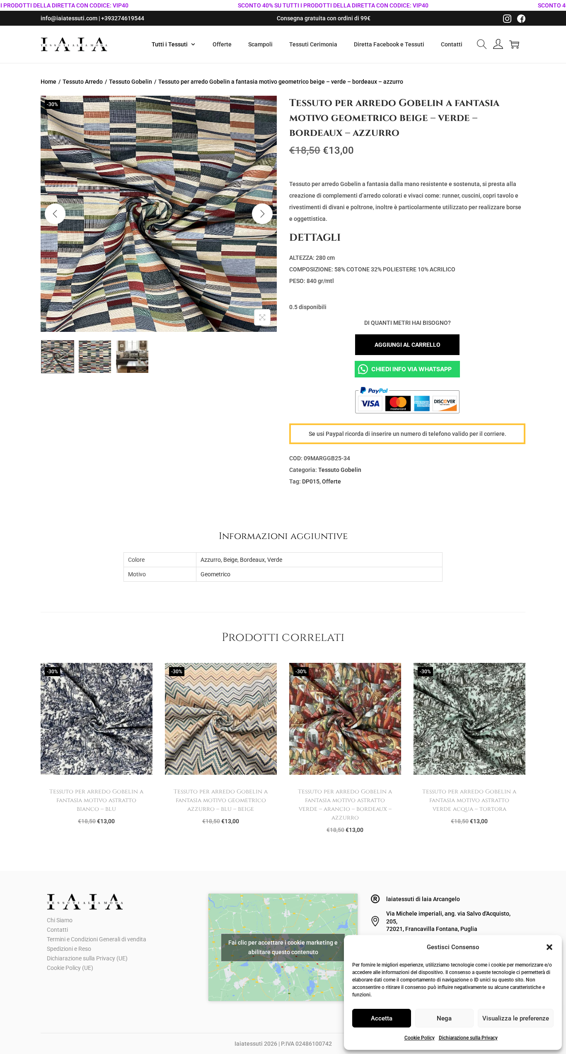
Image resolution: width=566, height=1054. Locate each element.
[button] (549, 947)
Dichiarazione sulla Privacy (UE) (87, 958)
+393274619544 (122, 18)
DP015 (310, 481)
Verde (274, 559)
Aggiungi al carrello (407, 344)
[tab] (283, 536)
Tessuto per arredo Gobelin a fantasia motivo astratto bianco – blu (96, 800)
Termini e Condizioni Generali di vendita (96, 939)
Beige (230, 559)
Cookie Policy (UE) (70, 968)
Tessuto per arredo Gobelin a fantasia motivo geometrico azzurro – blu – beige (221, 800)
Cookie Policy (419, 1038)
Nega (444, 1018)
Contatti (57, 929)
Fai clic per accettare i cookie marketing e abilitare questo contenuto (283, 947)
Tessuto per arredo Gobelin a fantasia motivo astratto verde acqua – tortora (469, 800)
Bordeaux (252, 559)
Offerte (331, 481)
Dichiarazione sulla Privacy (468, 1038)
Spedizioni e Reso (69, 948)
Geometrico (215, 574)
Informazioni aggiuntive (283, 536)
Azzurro (211, 559)
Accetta (381, 1018)
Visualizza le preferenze (515, 1018)
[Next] (262, 213)
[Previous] (55, 213)
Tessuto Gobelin (130, 81)
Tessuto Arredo (83, 81)
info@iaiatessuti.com (69, 18)
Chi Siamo (60, 920)
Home (48, 81)
